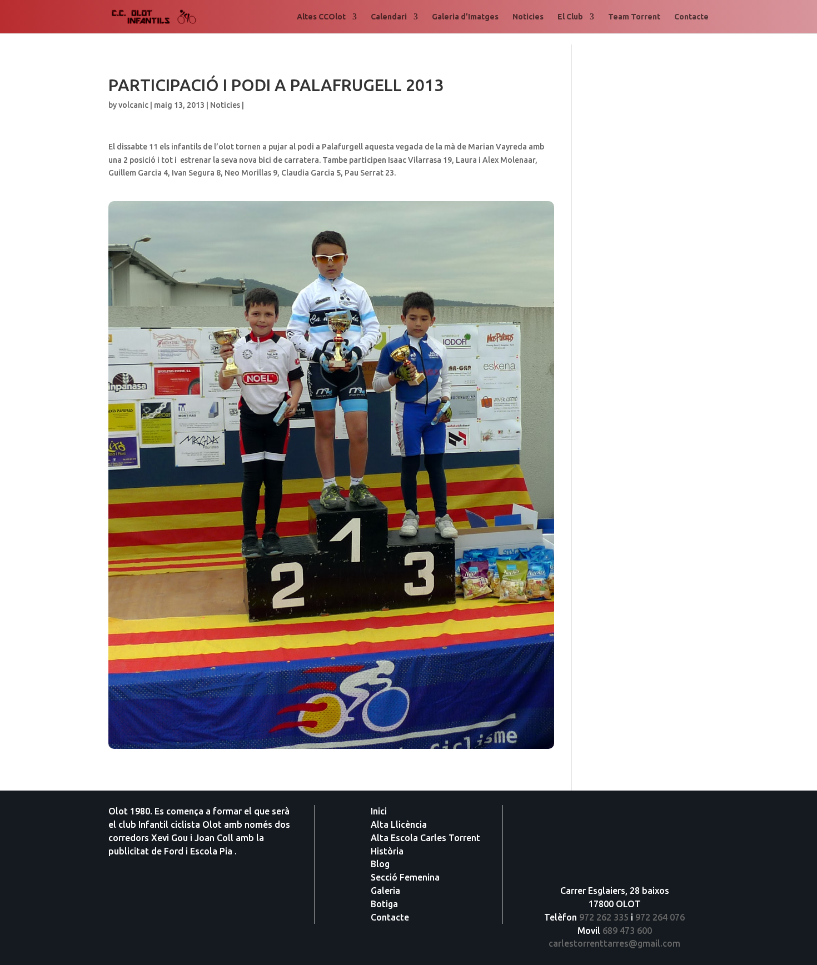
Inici (379, 811)
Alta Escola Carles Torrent (425, 838)
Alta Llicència (399, 824)
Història (387, 851)
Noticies (528, 17)
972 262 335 (604, 917)
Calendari (389, 17)
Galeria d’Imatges (465, 17)
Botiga (384, 904)
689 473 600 (627, 931)
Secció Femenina (405, 877)
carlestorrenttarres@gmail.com (614, 943)
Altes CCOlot (321, 17)
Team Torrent (634, 17)
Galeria (385, 891)
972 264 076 (660, 917)
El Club (570, 17)
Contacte (691, 17)
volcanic (133, 105)
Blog (380, 864)
